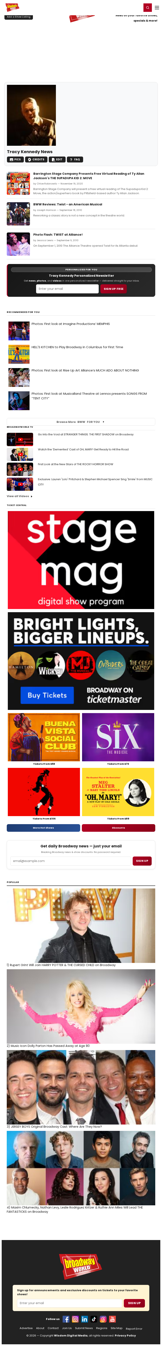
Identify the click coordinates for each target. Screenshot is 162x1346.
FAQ (77, 159)
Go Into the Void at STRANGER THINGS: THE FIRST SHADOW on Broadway (86, 434)
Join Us (67, 1328)
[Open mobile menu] (157, 7)
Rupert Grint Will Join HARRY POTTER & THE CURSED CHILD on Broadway (61, 965)
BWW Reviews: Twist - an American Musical (67, 204)
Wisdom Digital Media (71, 1336)
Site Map (117, 1328)
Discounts (118, 827)
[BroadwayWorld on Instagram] (75, 1319)
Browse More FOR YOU (78, 422)
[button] (147, 7)
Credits (38, 159)
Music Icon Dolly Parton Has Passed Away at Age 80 (48, 1046)
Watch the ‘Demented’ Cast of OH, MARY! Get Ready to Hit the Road (83, 449)
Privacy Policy (125, 1336)
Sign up (142, 861)
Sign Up (134, 1303)
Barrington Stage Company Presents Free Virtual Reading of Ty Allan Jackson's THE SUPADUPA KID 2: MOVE (88, 176)
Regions (101, 1328)
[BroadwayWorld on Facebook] (66, 1319)
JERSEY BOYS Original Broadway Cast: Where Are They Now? (54, 1127)
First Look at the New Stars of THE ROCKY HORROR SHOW (75, 464)
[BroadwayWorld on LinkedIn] (84, 1319)
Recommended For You (23, 312)
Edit (59, 159)
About (40, 1328)
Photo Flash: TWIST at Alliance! (58, 234)
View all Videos (18, 496)
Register (125, 7)
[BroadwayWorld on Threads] (103, 1319)
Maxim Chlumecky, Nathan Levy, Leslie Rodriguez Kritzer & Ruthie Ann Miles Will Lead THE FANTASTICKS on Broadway (75, 1209)
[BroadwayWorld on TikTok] (94, 1319)
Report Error (134, 1329)
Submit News (84, 1328)
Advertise (26, 1328)
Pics (17, 159)
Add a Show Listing (18, 16)
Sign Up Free (114, 289)
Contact (53, 1328)
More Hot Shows (43, 827)
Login (137, 7)
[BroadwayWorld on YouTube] (112, 1319)
